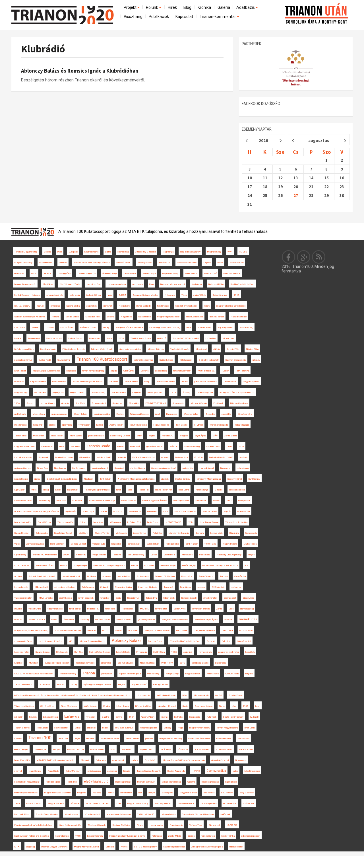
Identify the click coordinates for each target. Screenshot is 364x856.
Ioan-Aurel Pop (93, 284)
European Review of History (68, 630)
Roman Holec (172, 544)
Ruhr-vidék (211, 717)
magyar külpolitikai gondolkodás (230, 306)
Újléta (190, 522)
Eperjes (119, 414)
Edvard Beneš (72, 316)
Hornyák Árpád (206, 468)
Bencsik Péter (232, 349)
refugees (184, 435)
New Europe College (209, 522)
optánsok (106, 576)
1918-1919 (167, 663)
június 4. (104, 587)
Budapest (73, 252)
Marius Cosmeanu (64, 457)
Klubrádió (43, 48)
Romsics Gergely (189, 598)
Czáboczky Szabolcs (145, 252)
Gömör (105, 630)
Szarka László (42, 652)
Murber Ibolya (250, 544)
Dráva (109, 338)
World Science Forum (141, 338)
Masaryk (85, 760)
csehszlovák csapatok (185, 511)
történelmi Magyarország (209, 479)
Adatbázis (246, 7)
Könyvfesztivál (244, 641)
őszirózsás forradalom (199, 738)
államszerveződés (44, 565)
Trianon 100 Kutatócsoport (102, 359)
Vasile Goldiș (47, 446)
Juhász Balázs (137, 468)
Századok (43, 457)
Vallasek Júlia (98, 544)
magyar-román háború (199, 727)
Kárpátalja (234, 533)
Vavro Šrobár (240, 576)
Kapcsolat (184, 16)
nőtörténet (183, 749)
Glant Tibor (63, 738)
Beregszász (241, 760)
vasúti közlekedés (138, 425)
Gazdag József (78, 544)
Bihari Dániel (249, 727)
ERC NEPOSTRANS (155, 403)
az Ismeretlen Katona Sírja (102, 500)
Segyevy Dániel (234, 479)
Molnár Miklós (131, 381)
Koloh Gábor (181, 630)
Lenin (257, 706)
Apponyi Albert (147, 717)
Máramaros (115, 522)
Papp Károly (53, 771)
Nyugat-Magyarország (25, 284)
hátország (157, 836)
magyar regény (156, 825)
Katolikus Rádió (104, 457)
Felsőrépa (157, 533)
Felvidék (33, 717)
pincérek (165, 479)
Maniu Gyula (134, 511)
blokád (104, 511)
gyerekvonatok (210, 598)
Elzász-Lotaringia (75, 749)
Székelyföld (167, 792)
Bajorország (44, 500)
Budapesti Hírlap (216, 284)
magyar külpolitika (251, 381)
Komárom (151, 511)
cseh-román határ (186, 803)
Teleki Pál (116, 554)
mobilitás (92, 630)
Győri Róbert (20, 371)
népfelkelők (70, 511)
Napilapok (88, 479)
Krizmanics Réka (143, 706)
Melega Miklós (168, 814)
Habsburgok (88, 511)
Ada (246, 565)
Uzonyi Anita (179, 608)
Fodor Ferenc (191, 273)
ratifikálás (55, 306)
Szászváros (142, 576)
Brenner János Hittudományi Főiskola (91, 262)
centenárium (126, 792)
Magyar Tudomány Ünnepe (92, 641)
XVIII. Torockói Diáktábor (97, 803)
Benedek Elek (133, 544)
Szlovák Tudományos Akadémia (29, 316)
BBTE (182, 663)
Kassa (110, 792)
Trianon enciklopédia (219, 425)
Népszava (170, 295)
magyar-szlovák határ (24, 446)
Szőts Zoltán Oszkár (99, 652)
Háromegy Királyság (147, 587)
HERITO (195, 771)
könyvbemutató (92, 814)
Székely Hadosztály (209, 360)
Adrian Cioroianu (206, 576)
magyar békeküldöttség (171, 738)
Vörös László (90, 706)
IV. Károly (254, 717)
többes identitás (223, 738)
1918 (78, 836)
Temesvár (168, 587)
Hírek (172, 7)
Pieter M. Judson (69, 706)
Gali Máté (113, 381)
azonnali (18, 771)
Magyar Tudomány (23, 262)
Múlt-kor (18, 663)
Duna (61, 446)
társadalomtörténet (167, 706)
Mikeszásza (38, 414)
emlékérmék (20, 414)
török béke (110, 608)
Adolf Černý (128, 371)
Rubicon (225, 371)
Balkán (120, 446)
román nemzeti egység (93, 371)
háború (134, 565)
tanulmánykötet (55, 608)
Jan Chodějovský (136, 554)
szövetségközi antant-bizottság (164, 327)
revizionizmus (94, 771)
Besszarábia (161, 371)
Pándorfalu (81, 554)
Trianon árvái (34, 338)
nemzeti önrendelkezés (186, 306)
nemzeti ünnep (48, 403)
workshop (117, 511)
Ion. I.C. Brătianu (22, 306)
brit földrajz (166, 749)
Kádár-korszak (71, 814)
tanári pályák (75, 608)
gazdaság (112, 771)
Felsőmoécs (88, 587)
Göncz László (246, 630)
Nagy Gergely (34, 771)
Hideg (46, 489)
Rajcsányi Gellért (225, 327)
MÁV (215, 435)
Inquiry (74, 684)
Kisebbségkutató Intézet (242, 284)
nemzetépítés (208, 836)
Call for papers (78, 468)
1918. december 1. (23, 684)
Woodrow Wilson (191, 414)
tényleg (106, 706)
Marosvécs (187, 554)
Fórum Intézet (236, 262)
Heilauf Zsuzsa (123, 619)
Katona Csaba (73, 306)
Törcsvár (50, 327)
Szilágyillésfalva (219, 295)
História (55, 316)
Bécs (231, 608)
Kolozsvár (37, 425)
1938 (174, 652)
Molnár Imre (228, 338)
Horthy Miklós (97, 749)
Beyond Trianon (147, 749)
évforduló (226, 641)
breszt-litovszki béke (187, 262)
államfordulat (164, 262)
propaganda (58, 392)
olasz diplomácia (181, 500)
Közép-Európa (80, 565)
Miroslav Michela (156, 349)
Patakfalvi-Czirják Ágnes (206, 619)
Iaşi (140, 792)
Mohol (54, 619)
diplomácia (67, 425)
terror (118, 489)
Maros (105, 727)
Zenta (219, 608)
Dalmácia (110, 846)
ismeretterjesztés (22, 522)
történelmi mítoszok (166, 695)
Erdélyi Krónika (228, 836)
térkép (34, 273)
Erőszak (173, 446)
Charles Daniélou (182, 479)
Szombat (119, 468)
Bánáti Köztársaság (171, 782)
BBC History (227, 792)
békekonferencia (95, 836)
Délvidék (18, 608)
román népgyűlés (102, 414)
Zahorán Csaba (98, 446)
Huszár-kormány (239, 316)
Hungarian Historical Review (175, 619)
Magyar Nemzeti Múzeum (57, 792)
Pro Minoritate (229, 803)
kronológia (250, 652)
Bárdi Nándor (191, 544)
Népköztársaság (170, 273)
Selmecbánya (149, 273)
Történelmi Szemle (97, 825)
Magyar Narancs (56, 803)
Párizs (139, 825)
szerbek (18, 738)
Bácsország (220, 663)
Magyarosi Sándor (188, 792)
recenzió (18, 619)
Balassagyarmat (123, 782)
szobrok (201, 587)
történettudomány (182, 371)
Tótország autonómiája (236, 522)
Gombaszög (251, 533)
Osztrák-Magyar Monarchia (54, 846)
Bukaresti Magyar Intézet (172, 284)
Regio (77, 738)
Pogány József (139, 684)
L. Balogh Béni (133, 522)
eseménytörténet (163, 803)
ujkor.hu (256, 360)
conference (236, 587)
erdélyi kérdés (65, 598)
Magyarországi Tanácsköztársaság (31, 630)
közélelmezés (45, 262)
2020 (241, 446)
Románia (231, 825)
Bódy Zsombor (246, 792)
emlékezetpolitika (224, 749)
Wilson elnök (169, 598)
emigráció (187, 652)
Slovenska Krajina (123, 587)
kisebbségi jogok (48, 349)
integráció (81, 792)
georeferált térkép (154, 446)
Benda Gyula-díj (143, 306)
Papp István (150, 760)
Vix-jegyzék (121, 533)
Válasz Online (34, 608)
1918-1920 (210, 544)
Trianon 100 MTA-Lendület (186, 338)
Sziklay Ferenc (236, 695)
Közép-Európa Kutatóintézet (46, 371)
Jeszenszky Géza (23, 641)
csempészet (230, 598)
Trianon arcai (227, 630)
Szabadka (117, 403)
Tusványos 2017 (155, 392)
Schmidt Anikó (204, 327)
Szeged (30, 403)
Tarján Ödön (127, 749)
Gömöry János (47, 706)
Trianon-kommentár (218, 16)
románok (228, 619)
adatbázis (71, 371)
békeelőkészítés (237, 489)
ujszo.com (138, 284)
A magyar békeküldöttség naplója (207, 846)
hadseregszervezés (85, 663)
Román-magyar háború (227, 727)
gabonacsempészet (250, 836)
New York (98, 522)
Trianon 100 (39, 737)
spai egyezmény (59, 414)
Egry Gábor (19, 489)
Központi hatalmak (239, 403)
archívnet (107, 306)
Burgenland (225, 468)
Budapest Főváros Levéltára (129, 327)
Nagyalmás (126, 316)
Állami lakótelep (109, 273)
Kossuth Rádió (232, 673)
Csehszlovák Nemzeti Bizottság (198, 814)
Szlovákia (210, 414)
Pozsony (96, 792)
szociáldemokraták (71, 576)
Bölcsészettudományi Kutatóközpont (220, 565)
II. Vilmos (198, 425)
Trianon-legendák (65, 522)
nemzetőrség (205, 652)
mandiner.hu (167, 435)
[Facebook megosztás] (289, 256)
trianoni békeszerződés (70, 825)
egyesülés (226, 414)
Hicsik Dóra (72, 782)
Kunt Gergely (254, 479)
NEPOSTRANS (173, 522)
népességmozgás (210, 782)
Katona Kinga (202, 489)
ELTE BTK (77, 500)
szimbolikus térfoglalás (64, 587)
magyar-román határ (116, 284)
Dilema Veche (230, 381)
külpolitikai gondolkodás (174, 846)
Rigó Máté (80, 403)
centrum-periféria (208, 803)
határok (17, 338)
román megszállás (148, 727)
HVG (112, 749)
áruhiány (18, 576)
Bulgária (121, 684)
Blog (187, 7)
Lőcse (154, 554)
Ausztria (191, 782)
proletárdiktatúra (96, 435)
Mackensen (38, 435)
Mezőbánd (201, 349)
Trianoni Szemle (22, 727)
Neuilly (106, 327)
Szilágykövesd (166, 360)
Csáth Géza (159, 652)
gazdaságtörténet (146, 619)
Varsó (17, 544)
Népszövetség (147, 663)
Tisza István (57, 435)
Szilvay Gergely (75, 338)
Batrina (119, 717)
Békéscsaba (41, 533)
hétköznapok (186, 360)
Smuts (191, 836)
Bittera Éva (42, 468)
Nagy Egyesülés (22, 760)
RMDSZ (243, 252)
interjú (147, 381)
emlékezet (19, 273)
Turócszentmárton (23, 598)
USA (189, 327)
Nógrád (126, 771)
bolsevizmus (243, 468)
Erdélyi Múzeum (73, 771)
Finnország (141, 652)
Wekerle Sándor (93, 295)
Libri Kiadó (149, 565)
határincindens (213, 446)
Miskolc (35, 327)
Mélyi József (210, 273)
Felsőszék (218, 403)
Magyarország (214, 252)
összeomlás (243, 738)
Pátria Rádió (204, 554)
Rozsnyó (211, 641)
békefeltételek (123, 652)
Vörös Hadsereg (192, 446)
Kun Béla (78, 652)
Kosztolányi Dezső (63, 533)
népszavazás (143, 695)
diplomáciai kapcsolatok (130, 349)
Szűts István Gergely (233, 717)
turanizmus (19, 327)
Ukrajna (151, 792)
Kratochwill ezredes (166, 381)
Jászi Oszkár (129, 273)
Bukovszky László (203, 706)
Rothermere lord (202, 749)
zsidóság (84, 619)
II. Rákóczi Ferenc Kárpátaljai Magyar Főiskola (36, 511)
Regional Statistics (121, 825)
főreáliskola (48, 284)
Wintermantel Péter (110, 738)
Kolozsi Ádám (66, 327)
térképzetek (62, 652)
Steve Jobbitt (132, 738)
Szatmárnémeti (53, 338)
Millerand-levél (41, 587)
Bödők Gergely (189, 565)
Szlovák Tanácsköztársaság (42, 576)
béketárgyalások (252, 771)
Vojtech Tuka (195, 825)
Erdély (58, 489)
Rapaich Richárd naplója (130, 673)
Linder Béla (106, 663)
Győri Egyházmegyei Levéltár (97, 684)
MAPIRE (144, 608)
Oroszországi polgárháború (163, 468)
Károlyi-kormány (244, 414)
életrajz (83, 522)
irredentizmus (139, 533)
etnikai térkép (199, 295)
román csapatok (86, 598)
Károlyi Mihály (172, 673)
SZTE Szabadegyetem (145, 846)
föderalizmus (133, 598)
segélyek (243, 457)
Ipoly (109, 295)
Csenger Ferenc (155, 641)
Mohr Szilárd (76, 435)
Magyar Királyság (199, 403)
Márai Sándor (243, 511)
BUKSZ (122, 295)
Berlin (118, 598)
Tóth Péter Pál (242, 371)
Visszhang (133, 16)
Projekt (130, 7)
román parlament (100, 468)
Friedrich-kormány (68, 673)
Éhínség (186, 392)
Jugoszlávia (178, 403)
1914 (173, 392)
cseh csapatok (61, 727)
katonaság (75, 295)
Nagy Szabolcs (192, 673)
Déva (184, 695)
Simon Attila (248, 598)
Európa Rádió (45, 360)
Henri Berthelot (57, 544)
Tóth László (42, 727)
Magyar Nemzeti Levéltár (86, 846)
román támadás (21, 565)
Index (235, 771)
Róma (220, 262)
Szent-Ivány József (120, 435)
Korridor (99, 425)
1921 (132, 717)
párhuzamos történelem (205, 381)
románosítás (161, 608)
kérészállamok (59, 381)
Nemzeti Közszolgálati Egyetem (109, 565)
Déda (129, 489)
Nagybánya (167, 252)
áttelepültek (84, 457)
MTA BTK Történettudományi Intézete (55, 760)
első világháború (96, 781)
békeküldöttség (50, 717)
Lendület (63, 262)
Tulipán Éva (151, 598)
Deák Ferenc (153, 522)
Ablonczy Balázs (127, 640)
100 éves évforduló (124, 727)
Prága (180, 727)
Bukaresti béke (119, 392)
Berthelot (178, 717)
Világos (251, 554)
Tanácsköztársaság (179, 349)
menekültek (248, 619)
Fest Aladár (185, 587)
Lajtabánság (20, 554)
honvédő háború (123, 262)
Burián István (153, 544)
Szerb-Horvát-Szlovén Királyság (62, 479)
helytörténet (163, 306)
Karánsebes (171, 414)
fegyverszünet (99, 403)
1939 (17, 803)
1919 (236, 295)
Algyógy (165, 457)
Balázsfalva (208, 792)
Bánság (167, 727)
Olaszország (153, 673)
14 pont (207, 262)
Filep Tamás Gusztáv (190, 252)
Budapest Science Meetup (145, 295)
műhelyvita (188, 468)
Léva (233, 706)
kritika (33, 489)
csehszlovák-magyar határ (26, 782)
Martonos (75, 446)
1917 (229, 500)
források (47, 273)
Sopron (47, 252)
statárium (83, 533)
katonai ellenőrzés (54, 295)
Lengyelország (21, 587)
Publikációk (159, 16)
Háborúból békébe (194, 316)
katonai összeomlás (143, 360)
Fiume (222, 706)
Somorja (199, 533)
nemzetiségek (21, 479)
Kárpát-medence (38, 381)
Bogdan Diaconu (77, 392)
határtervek (72, 489)
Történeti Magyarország (25, 252)
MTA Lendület (46, 598)
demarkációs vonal (220, 760)
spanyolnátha (123, 576)
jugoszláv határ (21, 652)
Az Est (218, 695)
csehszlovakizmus (23, 360)
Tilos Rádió (133, 630)
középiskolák (244, 500)
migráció (249, 673)
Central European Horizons (27, 295)
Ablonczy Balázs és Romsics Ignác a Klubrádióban (79, 70)
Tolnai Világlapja (242, 425)
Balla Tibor (61, 500)
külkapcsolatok (236, 846)
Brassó (52, 425)
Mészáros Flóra (92, 316)
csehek (134, 760)
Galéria (224, 7)
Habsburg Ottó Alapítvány (229, 554)
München (33, 663)
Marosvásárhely (201, 695)
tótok (165, 511)
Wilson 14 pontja (37, 619)
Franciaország (176, 825)
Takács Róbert (246, 749)
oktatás (65, 403)
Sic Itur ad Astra (125, 663)
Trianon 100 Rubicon (165, 576)
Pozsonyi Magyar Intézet (97, 489)
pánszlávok (107, 673)
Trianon (89, 673)
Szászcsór (45, 684)
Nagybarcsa (60, 468)
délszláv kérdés (217, 316)
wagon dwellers (230, 544)
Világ (71, 641)
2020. (66, 554)
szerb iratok (200, 500)
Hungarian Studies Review (156, 630)
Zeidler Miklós (174, 836)
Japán (114, 371)
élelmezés (101, 760)
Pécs (59, 252)
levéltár (216, 500)
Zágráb (151, 435)
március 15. (93, 608)
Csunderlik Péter (21, 814)
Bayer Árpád (200, 435)
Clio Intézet (214, 825)
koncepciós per (21, 749)
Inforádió (121, 457)
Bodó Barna (183, 489)
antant (184, 381)
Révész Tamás (101, 533)
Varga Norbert (99, 554)
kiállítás (216, 349)
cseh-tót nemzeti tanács (50, 641)
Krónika (204, 7)
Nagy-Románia (91, 252)
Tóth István (105, 479)
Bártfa (108, 252)
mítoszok (90, 717)
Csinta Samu (230, 435)
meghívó (136, 392)
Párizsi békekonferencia (73, 349)
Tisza (184, 295)
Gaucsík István (102, 619)
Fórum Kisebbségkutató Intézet (184, 641)
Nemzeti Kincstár (231, 273)
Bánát (77, 727)
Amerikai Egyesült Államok (154, 500)
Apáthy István (116, 425)
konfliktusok (249, 803)
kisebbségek (40, 749)
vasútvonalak (118, 760)
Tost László (181, 425)
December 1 (169, 554)
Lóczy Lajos (122, 706)
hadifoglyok (225, 814)
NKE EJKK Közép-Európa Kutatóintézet (33, 673)
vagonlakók (91, 306)
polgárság (30, 846)
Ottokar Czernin (33, 803)
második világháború (86, 273)
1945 (246, 706)
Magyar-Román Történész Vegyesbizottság (184, 760)
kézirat (164, 717)
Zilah (118, 803)
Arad (157, 414)
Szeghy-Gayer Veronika (47, 814)
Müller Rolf (135, 446)
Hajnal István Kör (163, 489)
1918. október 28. (206, 371)
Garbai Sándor (44, 522)
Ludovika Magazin (23, 457)
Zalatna (105, 717)
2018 (121, 338)
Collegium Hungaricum (204, 630)
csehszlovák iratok (23, 500)
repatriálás (19, 381)
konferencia (71, 716)
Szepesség (194, 717)
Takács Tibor (20, 435)
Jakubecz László (200, 663)
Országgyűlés (64, 273)
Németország (98, 392)
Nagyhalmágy (21, 392)
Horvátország (246, 327)
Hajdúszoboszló (161, 425)
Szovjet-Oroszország (235, 360)
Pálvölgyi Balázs (160, 684)
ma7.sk (40, 306)
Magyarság (94, 338)
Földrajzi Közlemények (102, 349)
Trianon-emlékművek (24, 706)
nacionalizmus (62, 836)
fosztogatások (145, 262)
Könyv (207, 306)
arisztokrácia (40, 392)
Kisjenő (227, 511)
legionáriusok (231, 782)
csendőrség (123, 252)
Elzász (63, 565)
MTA (16, 846)
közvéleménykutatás (179, 533)
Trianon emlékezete (139, 414)
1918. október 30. (146, 814)
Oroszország (20, 425)
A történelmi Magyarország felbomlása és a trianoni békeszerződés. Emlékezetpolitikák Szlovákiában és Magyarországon (72, 695)
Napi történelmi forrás (70, 284)
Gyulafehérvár (63, 360)
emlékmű (161, 338)
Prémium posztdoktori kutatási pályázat (33, 825)
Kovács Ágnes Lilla (176, 771)
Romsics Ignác (53, 782)
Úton (151, 284)
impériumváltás (128, 500)
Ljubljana (91, 576)
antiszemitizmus (22, 468)
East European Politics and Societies (31, 836)
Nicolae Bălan (252, 349)
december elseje (167, 565)
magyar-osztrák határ (228, 652)
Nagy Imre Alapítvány (137, 803)
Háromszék (127, 608)
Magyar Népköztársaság (118, 814)
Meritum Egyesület (146, 782)
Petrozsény (186, 576)
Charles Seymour (205, 392)
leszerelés (116, 544)
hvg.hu (118, 630)
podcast (149, 738)
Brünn (139, 435)
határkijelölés (213, 673)
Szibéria (218, 489)
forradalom (69, 619)
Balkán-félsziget (21, 533)
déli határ (18, 717)
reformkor (104, 598)
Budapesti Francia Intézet (56, 663)
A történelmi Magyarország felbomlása (136, 479)
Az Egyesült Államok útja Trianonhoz (237, 392)
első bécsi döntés (88, 327)
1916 (17, 403)
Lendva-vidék (216, 533)
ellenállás (90, 738)
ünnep (37, 479)
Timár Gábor (84, 425)
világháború (196, 284)
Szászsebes (144, 316)
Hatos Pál (143, 489)
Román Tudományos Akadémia (87, 381)
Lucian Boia (210, 338)
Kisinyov (57, 749)
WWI (230, 252)
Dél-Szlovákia (218, 587)
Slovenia (144, 371)
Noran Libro (124, 306)
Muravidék (134, 403)
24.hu (229, 446)
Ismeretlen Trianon (201, 608)
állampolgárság (247, 608)
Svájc (185, 706)
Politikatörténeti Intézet (143, 457)
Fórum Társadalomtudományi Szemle (127, 836)
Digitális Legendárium (24, 349)
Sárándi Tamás (209, 511)
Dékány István (80, 414)
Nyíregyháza (181, 457)
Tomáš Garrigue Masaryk (149, 771)
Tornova (224, 576)
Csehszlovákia (216, 770)
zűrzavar (75, 803)
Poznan (60, 684)
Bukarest (91, 727)
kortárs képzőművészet (26, 792)
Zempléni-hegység (35, 544)
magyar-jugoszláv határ (168, 316)
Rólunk (152, 7)
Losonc (110, 316)
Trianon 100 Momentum (45, 554)
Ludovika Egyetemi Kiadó (221, 457)
